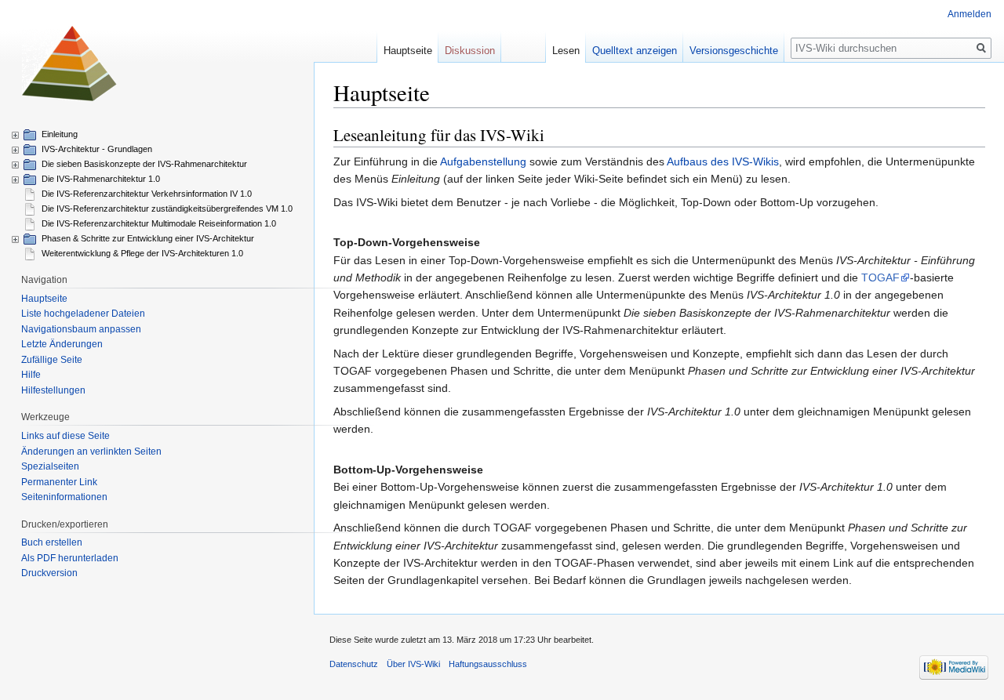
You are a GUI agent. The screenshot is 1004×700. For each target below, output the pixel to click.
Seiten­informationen (64, 496)
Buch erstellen (51, 542)
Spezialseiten (50, 466)
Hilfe (31, 374)
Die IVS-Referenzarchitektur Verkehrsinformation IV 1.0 (147, 193)
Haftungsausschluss (488, 664)
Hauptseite (408, 50)
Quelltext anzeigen (634, 50)
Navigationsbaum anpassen (81, 329)
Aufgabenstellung (483, 161)
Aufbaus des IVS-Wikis (723, 161)
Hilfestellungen (53, 390)
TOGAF (880, 277)
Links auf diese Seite (65, 435)
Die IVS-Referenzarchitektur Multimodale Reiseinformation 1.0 (159, 223)
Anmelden (969, 14)
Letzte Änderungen (62, 344)
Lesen (566, 50)
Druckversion (49, 573)
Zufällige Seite (51, 359)
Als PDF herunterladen (69, 558)
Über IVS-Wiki (413, 664)
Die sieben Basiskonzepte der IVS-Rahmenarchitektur (144, 164)
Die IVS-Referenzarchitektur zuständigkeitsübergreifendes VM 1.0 (167, 208)
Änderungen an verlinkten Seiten (91, 451)
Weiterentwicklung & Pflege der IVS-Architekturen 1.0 (142, 253)
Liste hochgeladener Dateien (83, 313)
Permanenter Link (59, 482)
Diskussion (470, 50)
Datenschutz (353, 664)
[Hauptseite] (69, 62)
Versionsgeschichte (733, 50)
